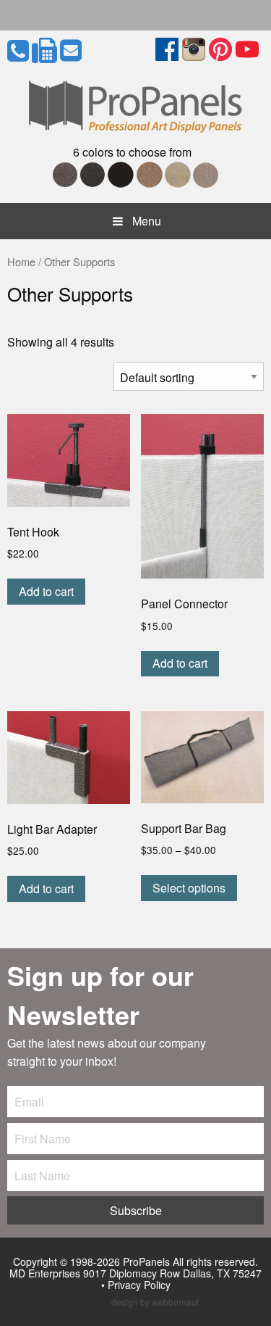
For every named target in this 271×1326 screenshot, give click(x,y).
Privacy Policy (139, 1284)
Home (21, 261)
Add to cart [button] (46, 591)
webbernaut (175, 1302)
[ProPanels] (135, 103)
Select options (188, 887)
